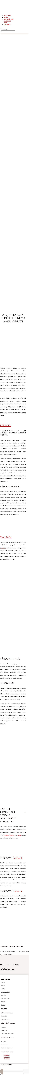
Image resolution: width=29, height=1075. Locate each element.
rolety (17, 891)
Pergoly (5, 425)
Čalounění (4, 1016)
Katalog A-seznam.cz (7, 1048)
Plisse (3, 989)
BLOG (5, 23)
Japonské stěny (5, 992)
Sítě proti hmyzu (5, 998)
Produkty (7, 16)
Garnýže (3, 995)
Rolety (3, 982)
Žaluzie (3, 985)
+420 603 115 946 (9, 964)
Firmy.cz (3, 1041)
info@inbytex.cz (7, 969)
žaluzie (18, 858)
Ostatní (3, 1005)
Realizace (7, 21)
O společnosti (9, 19)
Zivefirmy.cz (4, 1045)
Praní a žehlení (5, 1019)
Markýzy (5, 537)
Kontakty (7, 24)
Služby (6, 17)
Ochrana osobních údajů (7, 1034)
